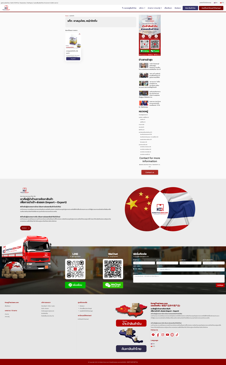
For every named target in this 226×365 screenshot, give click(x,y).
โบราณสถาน (142, 142)
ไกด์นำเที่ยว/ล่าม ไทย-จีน (47, 316)
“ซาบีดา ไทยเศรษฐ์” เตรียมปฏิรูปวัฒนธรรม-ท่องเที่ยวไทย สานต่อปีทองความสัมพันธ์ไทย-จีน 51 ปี (150, 66)
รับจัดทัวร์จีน (44, 313)
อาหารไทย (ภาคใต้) (144, 154)
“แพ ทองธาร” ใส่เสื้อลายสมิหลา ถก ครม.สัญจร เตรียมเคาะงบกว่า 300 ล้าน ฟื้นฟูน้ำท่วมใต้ (149, 84)
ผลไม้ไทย (142, 122)
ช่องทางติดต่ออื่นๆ (208, 260)
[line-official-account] (153, 334)
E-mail (158, 260)
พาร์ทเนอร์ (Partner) (83, 319)
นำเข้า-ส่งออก (45, 308)
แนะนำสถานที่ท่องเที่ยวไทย (144, 132)
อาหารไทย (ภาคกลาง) (144, 146)
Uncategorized (142, 114)
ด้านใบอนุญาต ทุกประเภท (47, 311)
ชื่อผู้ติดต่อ (136, 260)
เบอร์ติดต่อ (183, 260)
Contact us (149, 172)
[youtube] (167, 334)
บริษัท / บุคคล (136, 266)
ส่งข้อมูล (220, 285)
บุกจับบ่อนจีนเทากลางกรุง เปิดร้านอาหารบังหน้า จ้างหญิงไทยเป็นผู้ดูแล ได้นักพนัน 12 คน (149, 94)
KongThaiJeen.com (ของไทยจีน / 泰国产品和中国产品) (124, 362)
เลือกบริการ (160, 266)
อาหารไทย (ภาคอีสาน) (144, 149)
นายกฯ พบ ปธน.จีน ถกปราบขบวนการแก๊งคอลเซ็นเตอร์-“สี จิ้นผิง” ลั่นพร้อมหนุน (150, 104)
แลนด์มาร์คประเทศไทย (145, 139)
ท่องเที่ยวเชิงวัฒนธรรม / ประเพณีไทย (148, 137)
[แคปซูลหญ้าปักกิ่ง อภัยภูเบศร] (73, 40)
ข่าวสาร (140, 124)
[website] (172, 334)
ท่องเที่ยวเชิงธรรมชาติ (145, 134)
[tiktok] (177, 334)
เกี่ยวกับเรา (7, 306)
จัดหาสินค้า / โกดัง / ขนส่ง (48, 306)
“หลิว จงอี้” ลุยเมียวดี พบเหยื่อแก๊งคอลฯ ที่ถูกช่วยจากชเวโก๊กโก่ (154, 75)
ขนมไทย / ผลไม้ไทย (143, 117)
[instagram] (162, 334)
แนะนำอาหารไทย (142, 144)
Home (66, 16)
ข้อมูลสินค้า (73, 58)
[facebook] (158, 334)
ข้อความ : (135, 273)
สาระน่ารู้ (140, 127)
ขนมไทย (142, 119)
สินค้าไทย (141, 129)
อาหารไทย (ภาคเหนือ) (144, 152)
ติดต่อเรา (24, 228)
